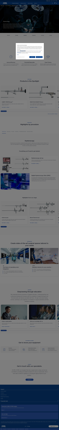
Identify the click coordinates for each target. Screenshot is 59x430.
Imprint (18, 54)
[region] (30, 51)
